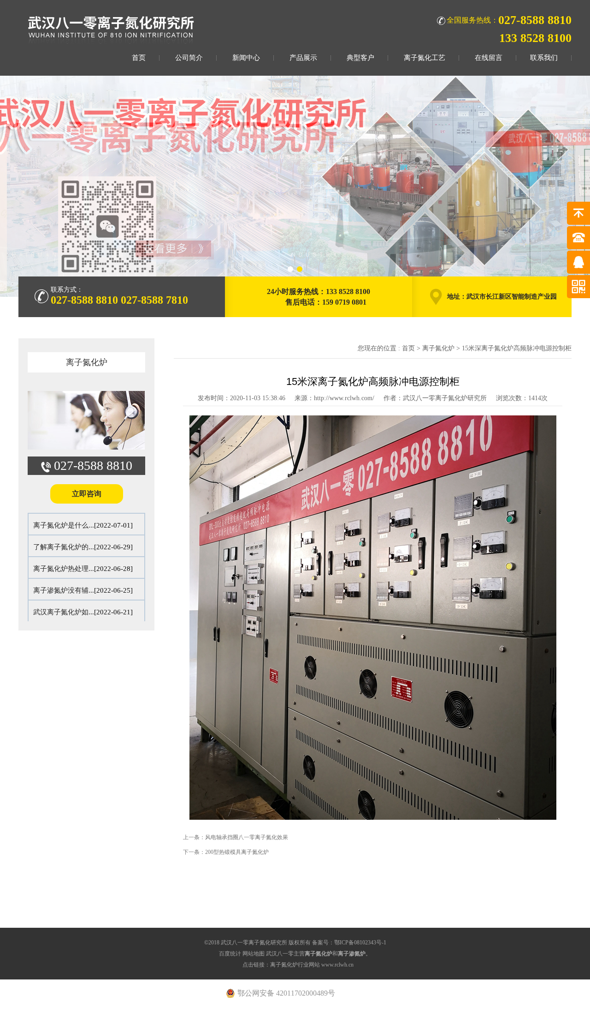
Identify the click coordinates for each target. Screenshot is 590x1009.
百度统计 (230, 953)
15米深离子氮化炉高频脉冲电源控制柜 (517, 348)
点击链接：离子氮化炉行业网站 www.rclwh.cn (298, 964)
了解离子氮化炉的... (63, 547)
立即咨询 (86, 494)
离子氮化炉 (86, 362)
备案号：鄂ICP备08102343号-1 (349, 942)
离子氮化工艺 (424, 57)
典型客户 (360, 57)
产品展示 (303, 57)
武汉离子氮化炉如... (63, 612)
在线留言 (488, 57)
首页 (139, 57)
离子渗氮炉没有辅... (63, 590)
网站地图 (253, 953)
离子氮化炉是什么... (63, 525)
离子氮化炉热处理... (63, 568)
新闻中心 (246, 57)
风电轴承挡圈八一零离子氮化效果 (246, 837)
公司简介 (189, 57)
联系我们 (544, 57)
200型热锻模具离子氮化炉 (237, 852)
